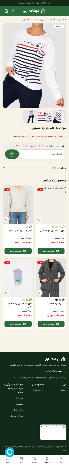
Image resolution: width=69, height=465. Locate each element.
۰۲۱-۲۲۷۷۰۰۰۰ (54, 372)
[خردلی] (30, 299)
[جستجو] (13, 10)
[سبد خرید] (6, 10)
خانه (64, 19)
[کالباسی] (27, 299)
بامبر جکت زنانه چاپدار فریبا (20, 230)
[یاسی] (27, 227)
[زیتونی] (53, 227)
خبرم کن (12, 154)
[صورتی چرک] (56, 227)
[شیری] (63, 227)
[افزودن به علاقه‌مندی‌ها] (40, 220)
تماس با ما (18, 410)
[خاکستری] (60, 299)
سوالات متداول (16, 416)
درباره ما (19, 398)
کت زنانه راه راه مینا (57, 303)
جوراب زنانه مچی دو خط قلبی (52, 230)
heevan (49, 19)
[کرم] (30, 227)
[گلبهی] (60, 227)
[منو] (62, 10)
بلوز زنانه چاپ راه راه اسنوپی (33, 19)
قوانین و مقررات (38, 390)
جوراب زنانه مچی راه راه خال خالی (20, 305)
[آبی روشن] (23, 299)
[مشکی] (56, 299)
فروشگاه (57, 19)
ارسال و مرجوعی (59, 168)
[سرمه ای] (63, 299)
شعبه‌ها (19, 404)
